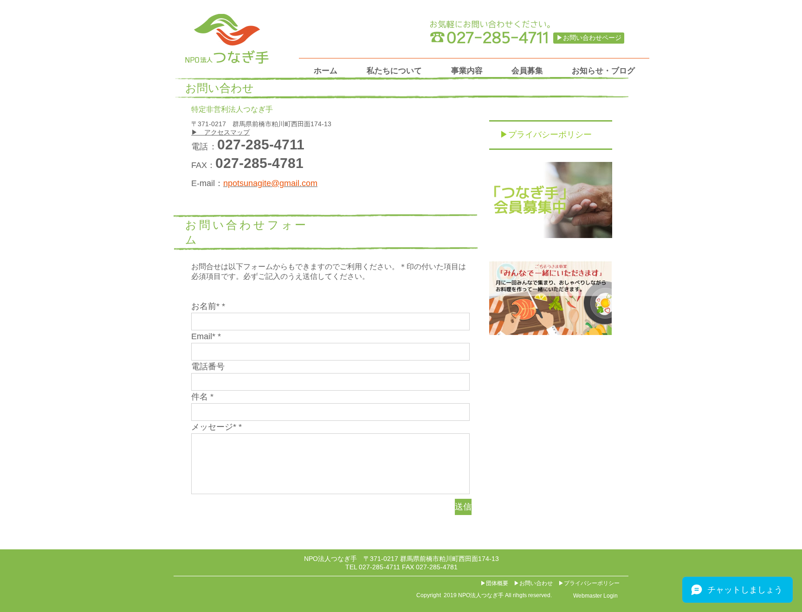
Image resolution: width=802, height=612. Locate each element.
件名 (199, 397)
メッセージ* (213, 427)
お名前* (205, 306)
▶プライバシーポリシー (589, 583)
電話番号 (208, 366)
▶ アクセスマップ (220, 132)
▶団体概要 (494, 583)
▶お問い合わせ (533, 583)
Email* (203, 336)
